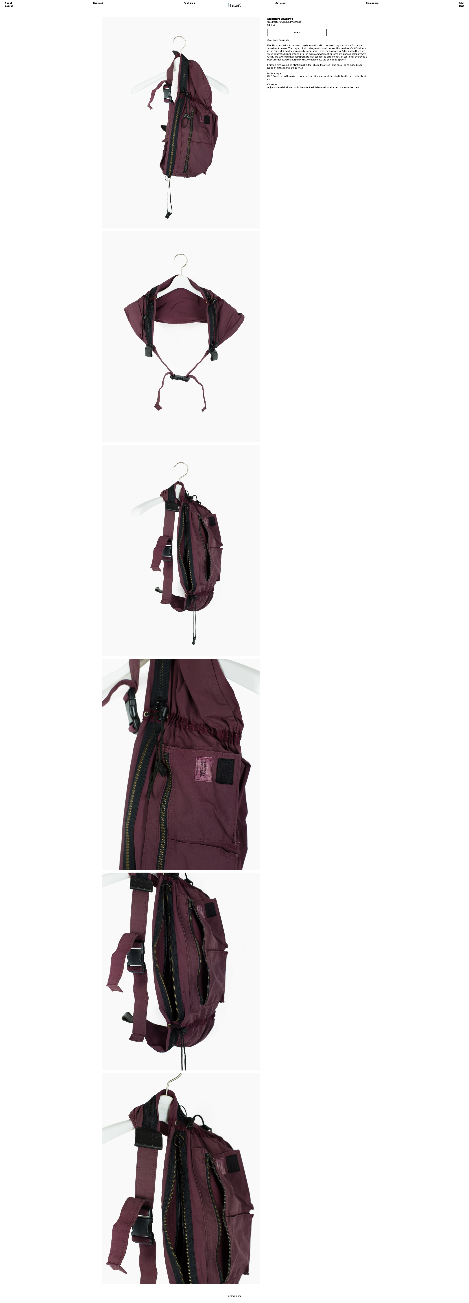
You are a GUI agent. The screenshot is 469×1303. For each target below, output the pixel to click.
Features (189, 3)
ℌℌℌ (461, 3)
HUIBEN (237, 1296)
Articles (280, 3)
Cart (461, 6)
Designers (372, 3)
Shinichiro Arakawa (280, 19)
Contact (98, 3)
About (8, 3)
